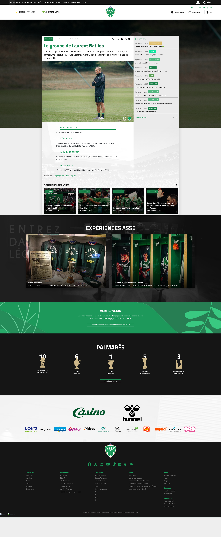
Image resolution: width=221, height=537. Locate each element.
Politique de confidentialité (116, 512)
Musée (40, 2)
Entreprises (47, 2)
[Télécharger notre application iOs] (125, 464)
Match (166, 478)
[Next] (176, 117)
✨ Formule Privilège (25, 12)
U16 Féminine (65, 481)
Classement (30, 489)
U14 (96, 494)
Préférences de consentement (131, 512)
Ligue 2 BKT (29, 475)
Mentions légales (105, 512)
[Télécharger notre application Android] (131, 464)
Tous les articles (141, 117)
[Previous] (174, 117)
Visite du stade (169, 506)
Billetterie (25, 2)
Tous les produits (169, 491)
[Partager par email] (129, 39)
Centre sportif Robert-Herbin (139, 481)
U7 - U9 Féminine (66, 489)
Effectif (28, 481)
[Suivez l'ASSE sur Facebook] (192, 7)
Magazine (167, 481)
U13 (96, 497)
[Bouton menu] (8, 12)
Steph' (85, 2)
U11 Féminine (65, 486)
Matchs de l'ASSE (169, 501)
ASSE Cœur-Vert (57, 2)
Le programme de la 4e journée (66, 175)
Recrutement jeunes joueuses (70, 492)
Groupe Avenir (100, 481)
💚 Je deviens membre (51, 12)
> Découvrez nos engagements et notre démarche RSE (110, 325)
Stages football (76, 2)
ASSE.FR (12, 2)
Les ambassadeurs (135, 478)
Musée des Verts (169, 504)
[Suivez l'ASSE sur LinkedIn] (211, 7)
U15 (96, 492)
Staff (27, 483)
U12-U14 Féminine (66, 483)
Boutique (33, 2)
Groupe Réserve (100, 475)
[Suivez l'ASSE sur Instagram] (199, 7)
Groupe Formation (101, 478)
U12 (96, 500)
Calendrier (29, 486)
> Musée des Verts (110, 381)
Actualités (29, 478)
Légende (167, 483)
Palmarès (132, 475)
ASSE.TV (18, 2)
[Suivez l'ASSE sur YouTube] (204, 7)
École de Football (100, 483)
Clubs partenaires (101, 489)
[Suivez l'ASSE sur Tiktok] (207, 7)
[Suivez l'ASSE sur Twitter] (196, 7)
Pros (56, 39)
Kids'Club (66, 2)
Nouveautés (168, 493)
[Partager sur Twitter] (126, 39)
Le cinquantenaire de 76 (137, 489)
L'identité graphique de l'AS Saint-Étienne (143, 486)
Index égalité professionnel (138, 483)
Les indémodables (170, 475)
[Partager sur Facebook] (122, 39)
